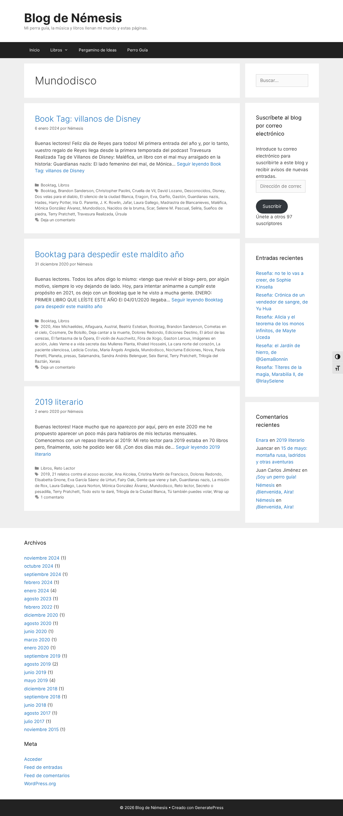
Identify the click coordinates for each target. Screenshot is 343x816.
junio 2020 (35, 631)
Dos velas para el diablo (56, 196)
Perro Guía (137, 50)
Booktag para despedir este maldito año (109, 254)
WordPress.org (40, 783)
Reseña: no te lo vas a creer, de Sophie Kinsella (280, 280)
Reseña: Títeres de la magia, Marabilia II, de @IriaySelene (279, 374)
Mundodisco (94, 208)
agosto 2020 (37, 623)
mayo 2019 (36, 680)
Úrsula (121, 214)
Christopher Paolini (113, 190)
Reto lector (184, 485)
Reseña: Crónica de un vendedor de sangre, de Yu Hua (282, 301)
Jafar (127, 202)
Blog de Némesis (73, 17)
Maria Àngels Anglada (119, 349)
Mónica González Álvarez (57, 208)
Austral (110, 326)
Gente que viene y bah (157, 479)
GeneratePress (209, 807)
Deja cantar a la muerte (109, 332)
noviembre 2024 (41, 558)
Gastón (178, 196)
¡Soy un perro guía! (276, 477)
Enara (262, 440)
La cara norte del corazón (191, 344)
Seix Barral (158, 355)
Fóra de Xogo (149, 338)
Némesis (265, 485)
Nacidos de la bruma (125, 208)
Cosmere (57, 332)
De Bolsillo (77, 332)
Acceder (33, 759)
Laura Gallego (146, 202)
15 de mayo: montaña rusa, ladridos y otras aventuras (281, 455)
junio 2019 (35, 672)
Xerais (54, 361)
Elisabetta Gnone (50, 479)
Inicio (34, 50)
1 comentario (52, 497)
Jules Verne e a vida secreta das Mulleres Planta (92, 344)
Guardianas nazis (203, 196)
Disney (218, 190)
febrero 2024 (38, 582)
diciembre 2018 (40, 688)
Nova (208, 349)
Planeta (55, 355)
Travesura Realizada (95, 214)
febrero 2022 (38, 607)
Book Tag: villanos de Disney (88, 118)
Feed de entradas (43, 767)
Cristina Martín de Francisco (163, 474)
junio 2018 (35, 705)
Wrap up (221, 491)
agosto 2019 (37, 664)
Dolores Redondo (147, 332)
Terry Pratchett (61, 214)
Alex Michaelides (68, 326)
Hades (41, 202)
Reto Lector (64, 468)
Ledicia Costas (84, 349)
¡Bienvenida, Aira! (275, 492)
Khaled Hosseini (151, 344)
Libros (56, 50)
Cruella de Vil (143, 190)
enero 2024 (36, 590)
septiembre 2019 (42, 656)
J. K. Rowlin (110, 202)
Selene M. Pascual (172, 208)
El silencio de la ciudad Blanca (106, 196)
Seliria (196, 208)
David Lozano (170, 190)
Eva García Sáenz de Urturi (91, 479)
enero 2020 (36, 647)
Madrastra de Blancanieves (185, 202)
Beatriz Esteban (133, 326)
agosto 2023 (37, 598)
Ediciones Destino (181, 332)
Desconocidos (197, 190)
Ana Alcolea (125, 474)
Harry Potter (59, 202)
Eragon (141, 196)
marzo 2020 (37, 639)
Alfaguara (93, 326)
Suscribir (272, 206)
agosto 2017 (37, 713)
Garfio (164, 196)
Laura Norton (88, 485)
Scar (150, 208)
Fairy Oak (126, 479)
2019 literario (59, 402)
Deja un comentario (58, 220)
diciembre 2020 (41, 615)
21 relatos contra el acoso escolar (82, 474)
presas (70, 355)
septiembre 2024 (42, 574)
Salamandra (88, 355)
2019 (45, 474)
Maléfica (218, 202)
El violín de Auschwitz (115, 338)
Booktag (48, 185)
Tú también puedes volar (189, 491)
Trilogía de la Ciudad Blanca (140, 491)
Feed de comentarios (47, 775)
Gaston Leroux (177, 338)
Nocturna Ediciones (183, 349)
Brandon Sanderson (76, 190)
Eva (153, 196)
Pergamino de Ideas (98, 50)
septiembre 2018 (42, 696)
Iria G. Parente (85, 202)
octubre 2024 (38, 566)
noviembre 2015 (41, 729)
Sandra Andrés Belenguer (124, 355)
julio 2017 (34, 721)
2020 (45, 326)
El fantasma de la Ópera (72, 338)
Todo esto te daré (98, 491)
